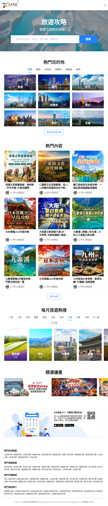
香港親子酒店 (9, 491)
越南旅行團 (56, 455)
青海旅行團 (78, 482)
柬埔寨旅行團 (79, 455)
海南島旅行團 (97, 482)
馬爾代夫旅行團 (67, 455)
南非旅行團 (36, 467)
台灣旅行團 (27, 455)
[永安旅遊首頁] (9, 5)
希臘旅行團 (36, 469)
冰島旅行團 (77, 469)
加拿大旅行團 (15, 469)
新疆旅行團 (31, 482)
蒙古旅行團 (92, 479)
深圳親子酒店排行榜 (22, 491)
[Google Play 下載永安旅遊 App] (69, 425)
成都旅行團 (59, 482)
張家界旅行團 (63, 479)
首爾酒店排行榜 (31, 494)
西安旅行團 (41, 482)
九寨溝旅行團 (34, 479)
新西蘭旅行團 (26, 469)
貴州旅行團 (13, 482)
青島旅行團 (69, 482)
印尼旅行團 (13, 457)
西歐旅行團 (55, 467)
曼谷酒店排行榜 (89, 491)
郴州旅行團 (88, 482)
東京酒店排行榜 (77, 491)
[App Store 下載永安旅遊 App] (58, 425)
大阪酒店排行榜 (19, 494)
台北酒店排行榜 (64, 491)
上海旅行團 (53, 479)
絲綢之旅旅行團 (22, 479)
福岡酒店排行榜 (44, 494)
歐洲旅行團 (8, 467)
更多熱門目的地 (54, 132)
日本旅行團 (8, 455)
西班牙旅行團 (46, 469)
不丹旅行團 (33, 457)
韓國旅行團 (17, 455)
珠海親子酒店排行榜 (50, 491)
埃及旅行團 (27, 467)
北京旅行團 (74, 479)
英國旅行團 (74, 467)
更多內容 (54, 296)
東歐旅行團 (46, 467)
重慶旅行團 (22, 482)
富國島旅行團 (23, 457)
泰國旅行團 (36, 455)
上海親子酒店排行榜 (58, 494)
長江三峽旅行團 (9, 479)
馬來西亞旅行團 (90, 455)
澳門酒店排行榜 (36, 491)
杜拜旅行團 (56, 469)
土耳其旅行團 (66, 469)
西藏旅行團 (44, 479)
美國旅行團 (64, 467)
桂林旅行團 (83, 479)
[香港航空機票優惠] (27, 396)
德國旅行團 (83, 467)
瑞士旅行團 (92, 467)
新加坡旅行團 (46, 455)
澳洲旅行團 (17, 467)
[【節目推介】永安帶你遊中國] (74, 396)
